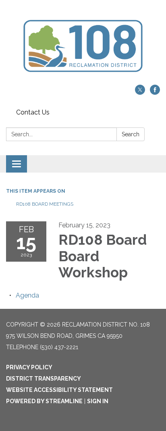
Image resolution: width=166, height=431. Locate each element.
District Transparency (43, 378)
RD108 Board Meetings (44, 204)
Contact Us (33, 112)
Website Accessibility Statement (59, 390)
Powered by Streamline (44, 401)
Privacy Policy (29, 367)
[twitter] (140, 92)
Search (130, 134)
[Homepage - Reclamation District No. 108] (83, 46)
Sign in (97, 401)
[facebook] (155, 92)
